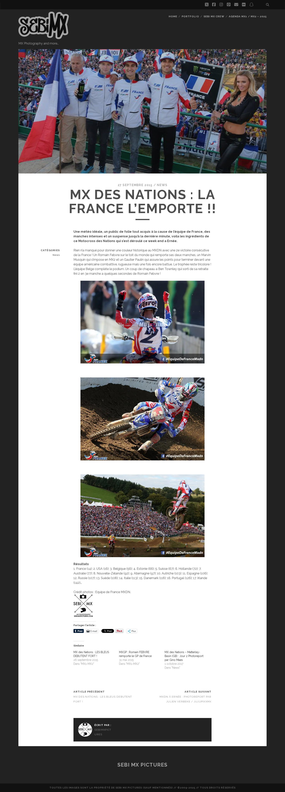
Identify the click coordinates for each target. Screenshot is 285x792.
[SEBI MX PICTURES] (43, 37)
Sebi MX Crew (214, 16)
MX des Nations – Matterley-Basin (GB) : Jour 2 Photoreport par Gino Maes (184, 656)
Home (173, 16)
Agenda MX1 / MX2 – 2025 (248, 16)
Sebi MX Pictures (142, 765)
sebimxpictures (102, 732)
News (162, 185)
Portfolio (190, 16)
